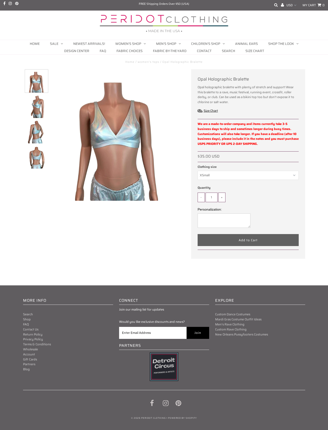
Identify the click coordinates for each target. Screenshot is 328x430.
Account (29, 354)
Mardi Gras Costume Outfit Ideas (238, 319)
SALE (54, 43)
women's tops (148, 61)
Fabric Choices (129, 50)
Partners (29, 364)
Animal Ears (246, 43)
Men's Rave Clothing (229, 324)
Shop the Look (281, 43)
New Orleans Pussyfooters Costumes (241, 334)
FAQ (103, 50)
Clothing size (207, 167)
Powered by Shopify (182, 418)
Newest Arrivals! (89, 43)
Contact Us (30, 329)
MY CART (314, 5)
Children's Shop (205, 43)
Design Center (76, 50)
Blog (26, 369)
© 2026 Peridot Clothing (148, 418)
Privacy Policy (33, 339)
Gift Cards (30, 359)
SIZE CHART (254, 50)
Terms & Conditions (37, 344)
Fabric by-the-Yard (170, 50)
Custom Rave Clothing (231, 329)
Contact (204, 50)
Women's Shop (128, 43)
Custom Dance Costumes (232, 314)
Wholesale (30, 349)
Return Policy (33, 334)
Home (35, 43)
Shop (27, 319)
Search (228, 50)
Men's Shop (166, 43)
